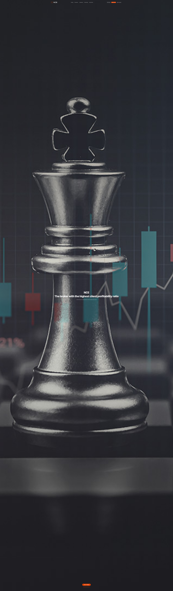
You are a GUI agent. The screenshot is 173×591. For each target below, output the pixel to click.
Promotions (76, 2)
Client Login (108, 2)
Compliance (81, 2)
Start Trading (86, 584)
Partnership (86, 2)
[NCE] (54, 2)
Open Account (114, 2)
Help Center (91, 2)
